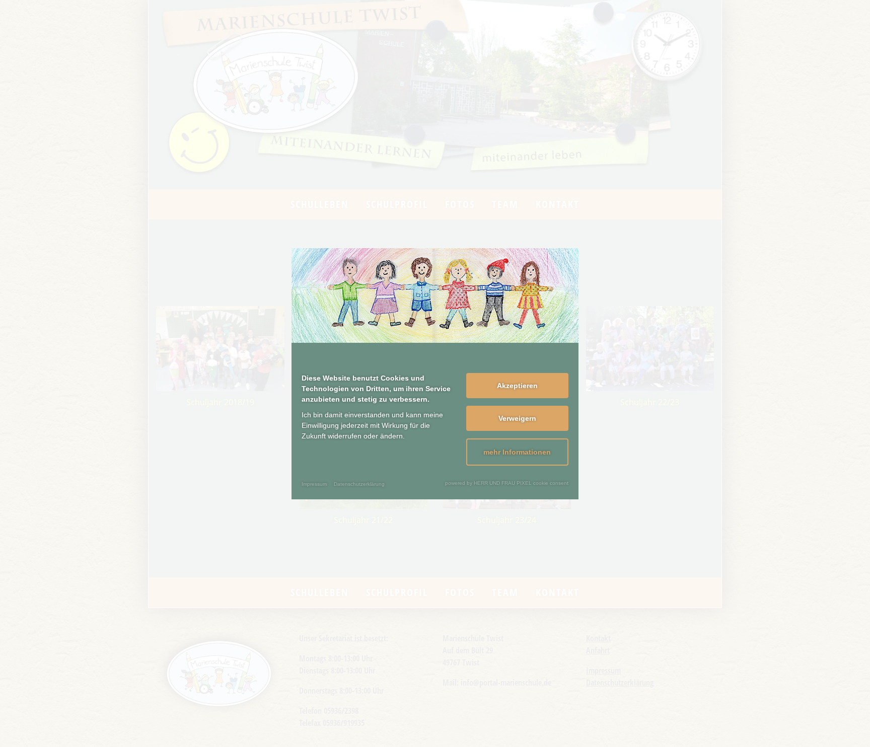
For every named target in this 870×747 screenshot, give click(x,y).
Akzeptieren (517, 386)
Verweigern (517, 418)
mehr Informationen (517, 452)
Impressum (314, 484)
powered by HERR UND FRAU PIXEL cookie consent (506, 483)
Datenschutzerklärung (359, 484)
